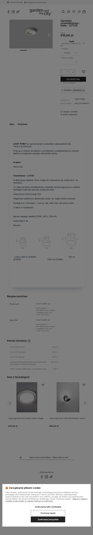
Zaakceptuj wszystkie (48, 519)
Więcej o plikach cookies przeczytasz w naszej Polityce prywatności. (46, 500)
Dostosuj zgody (48, 513)
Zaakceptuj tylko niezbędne (48, 507)
